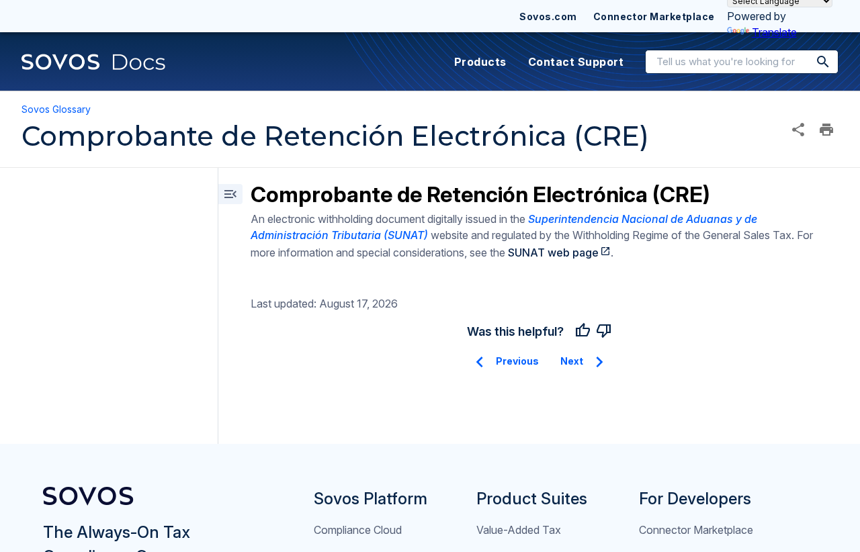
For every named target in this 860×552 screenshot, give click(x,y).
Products (480, 61)
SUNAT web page (553, 252)
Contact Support (576, 61)
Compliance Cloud (358, 530)
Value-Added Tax (518, 530)
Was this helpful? (515, 331)
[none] (798, 129)
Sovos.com (547, 16)
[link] (94, 61)
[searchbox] (814, 62)
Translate (774, 32)
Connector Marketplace (654, 16)
